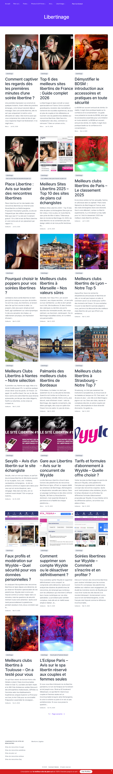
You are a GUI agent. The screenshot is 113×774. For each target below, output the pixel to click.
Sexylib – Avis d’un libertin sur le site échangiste (21, 466)
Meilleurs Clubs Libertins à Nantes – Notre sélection (21, 376)
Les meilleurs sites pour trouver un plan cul (53, 178)
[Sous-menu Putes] (27, 3)
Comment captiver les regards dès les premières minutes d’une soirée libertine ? (21, 88)
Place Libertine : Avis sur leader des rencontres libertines (19, 191)
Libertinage (9, 73)
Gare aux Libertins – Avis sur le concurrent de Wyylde (56, 468)
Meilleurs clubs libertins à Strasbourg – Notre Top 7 (88, 378)
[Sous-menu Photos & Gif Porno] (45, 3)
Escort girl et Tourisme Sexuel (59, 655)
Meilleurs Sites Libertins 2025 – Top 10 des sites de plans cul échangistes (54, 193)
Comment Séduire (53, 767)
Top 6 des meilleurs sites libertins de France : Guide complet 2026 (56, 88)
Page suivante (58, 714)
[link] (111, 770)
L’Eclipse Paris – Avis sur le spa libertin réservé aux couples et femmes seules (54, 669)
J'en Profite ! (86, 771)
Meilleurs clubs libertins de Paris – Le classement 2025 (91, 188)
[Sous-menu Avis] (52, 3)
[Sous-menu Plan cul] (19, 3)
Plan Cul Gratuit (77, 4)
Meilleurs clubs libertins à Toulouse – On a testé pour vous (19, 667)
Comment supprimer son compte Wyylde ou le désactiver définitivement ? (54, 565)
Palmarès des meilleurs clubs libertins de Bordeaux (53, 378)
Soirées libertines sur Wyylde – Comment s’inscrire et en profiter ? (90, 565)
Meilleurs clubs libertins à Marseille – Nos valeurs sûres (53, 285)
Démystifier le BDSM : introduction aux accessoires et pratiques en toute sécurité (91, 91)
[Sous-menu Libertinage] (64, 3)
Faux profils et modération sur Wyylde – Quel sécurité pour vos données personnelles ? (20, 568)
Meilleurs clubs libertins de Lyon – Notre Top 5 (91, 283)
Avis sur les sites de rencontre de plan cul (18, 178)
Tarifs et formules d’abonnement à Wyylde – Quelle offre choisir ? (90, 468)
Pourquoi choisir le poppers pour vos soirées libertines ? (21, 285)
